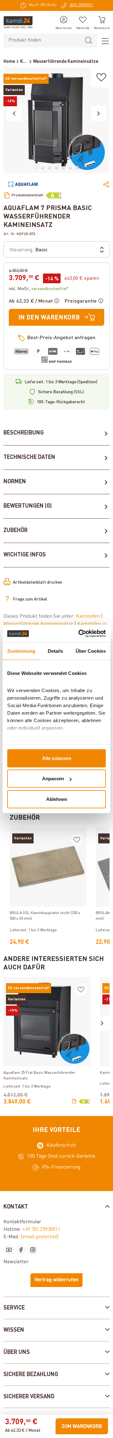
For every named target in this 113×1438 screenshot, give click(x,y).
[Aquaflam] (22, 184)
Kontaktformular (22, 1221)
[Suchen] (88, 40)
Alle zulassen (56, 758)
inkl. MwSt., (39, 289)
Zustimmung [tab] (21, 650)
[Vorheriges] (14, 113)
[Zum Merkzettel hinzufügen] (101, 77)
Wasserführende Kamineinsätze (38, 623)
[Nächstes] (98, 113)
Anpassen (53, 778)
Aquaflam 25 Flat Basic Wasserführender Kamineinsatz (39, 1075)
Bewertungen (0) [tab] (27, 506)
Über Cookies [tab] (91, 650)
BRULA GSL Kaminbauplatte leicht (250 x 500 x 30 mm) (45, 916)
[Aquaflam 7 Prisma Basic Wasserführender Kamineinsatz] (56, 120)
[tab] (56, 433)
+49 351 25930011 (41, 1229)
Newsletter (16, 1262)
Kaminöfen (88, 616)
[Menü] (103, 40)
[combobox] (41, 40)
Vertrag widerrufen (56, 1280)
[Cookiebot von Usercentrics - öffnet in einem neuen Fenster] (80, 634)
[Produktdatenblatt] (74, 1101)
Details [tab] (55, 650)
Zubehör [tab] (15, 530)
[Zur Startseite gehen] (18, 22)
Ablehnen (56, 799)
